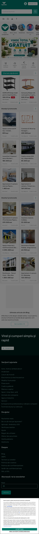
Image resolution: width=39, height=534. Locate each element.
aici (19, 512)
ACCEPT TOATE (19, 529)
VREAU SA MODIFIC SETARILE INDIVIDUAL (19, 531)
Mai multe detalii (9, 506)
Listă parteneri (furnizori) (7, 526)
